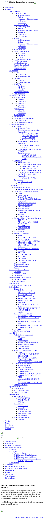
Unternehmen (9, 7)
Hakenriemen (18, 117)
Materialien (17, 272)
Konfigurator (22, 36)
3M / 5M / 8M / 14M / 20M (27, 358)
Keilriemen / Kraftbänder (17, 124)
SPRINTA (17, 84)
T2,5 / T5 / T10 (23, 220)
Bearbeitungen (14, 283)
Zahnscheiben (14, 287)
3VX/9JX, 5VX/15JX (29, 178)
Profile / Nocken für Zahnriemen (20, 277)
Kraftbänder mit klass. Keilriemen (29, 170)
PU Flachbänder (19, 50)
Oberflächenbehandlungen (23, 331)
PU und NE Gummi (25, 254)
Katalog (16, 268)
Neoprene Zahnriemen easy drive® (25, 350)
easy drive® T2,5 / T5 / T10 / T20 (29, 316)
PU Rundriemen (19, 97)
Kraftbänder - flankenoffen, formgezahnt (27, 459)
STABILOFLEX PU (21, 25)
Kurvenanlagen (23, 415)
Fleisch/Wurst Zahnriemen (27, 260)
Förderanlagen (14, 394)
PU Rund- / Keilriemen (17, 95)
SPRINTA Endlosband (21, 51)
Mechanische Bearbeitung (22, 285)
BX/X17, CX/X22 (28, 140)
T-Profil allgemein (24, 365)
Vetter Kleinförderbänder (22, 417)
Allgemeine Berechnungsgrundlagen (30, 189)
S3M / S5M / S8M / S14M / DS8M (30, 362)
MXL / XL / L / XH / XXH (27, 237)
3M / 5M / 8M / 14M (25, 295)
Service (7, 421)
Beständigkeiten (23, 216)
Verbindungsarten (24, 15)
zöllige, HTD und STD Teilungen (29, 199)
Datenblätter (22, 23)
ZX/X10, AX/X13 (28, 138)
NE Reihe (21, 55)
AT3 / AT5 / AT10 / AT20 (26, 293)
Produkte (8, 9)
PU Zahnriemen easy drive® (23, 335)
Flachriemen (13, 71)
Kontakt (8, 429)
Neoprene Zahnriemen (21, 233)
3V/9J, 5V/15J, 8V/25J (30, 166)
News (7, 423)
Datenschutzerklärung (22, 517)
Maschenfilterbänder (20, 63)
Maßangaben (22, 409)
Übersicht (21, 99)
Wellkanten (22, 21)
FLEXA (16, 73)
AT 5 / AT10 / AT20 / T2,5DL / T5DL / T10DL (28, 223)
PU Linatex (22, 256)
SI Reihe (21, 57)
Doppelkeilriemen (24, 153)
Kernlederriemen (19, 94)
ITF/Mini (21, 402)
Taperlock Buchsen (20, 392)
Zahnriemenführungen (21, 264)
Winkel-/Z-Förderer (24, 411)
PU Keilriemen (19, 109)
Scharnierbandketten (20, 67)
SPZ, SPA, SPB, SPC (29, 168)
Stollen (20, 17)
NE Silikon (22, 252)
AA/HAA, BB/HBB (29, 155)
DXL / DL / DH (23, 239)
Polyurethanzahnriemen (22, 187)
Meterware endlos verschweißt (28, 342)
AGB (33, 517)
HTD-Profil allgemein (25, 369)
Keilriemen (17, 126)
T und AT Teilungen (25, 197)
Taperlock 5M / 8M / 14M (27, 298)
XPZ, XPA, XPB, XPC (30, 134)
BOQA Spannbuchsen (21, 390)
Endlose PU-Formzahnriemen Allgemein (27, 218)
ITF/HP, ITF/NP (23, 400)
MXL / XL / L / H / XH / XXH (28, 354)
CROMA (17, 78)
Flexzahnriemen (19, 231)
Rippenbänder (18, 180)
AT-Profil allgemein (24, 367)
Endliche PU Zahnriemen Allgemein (26, 191)
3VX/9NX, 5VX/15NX (30, 136)
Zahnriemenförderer (24, 413)
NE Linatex (22, 258)
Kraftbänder (18, 161)
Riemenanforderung (24, 76)
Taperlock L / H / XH (25, 300)
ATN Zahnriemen (24, 207)
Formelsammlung (24, 228)
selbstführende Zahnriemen (27, 203)
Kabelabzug (22, 262)
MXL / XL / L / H (24, 226)
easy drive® (22, 201)
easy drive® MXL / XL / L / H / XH (30, 325)
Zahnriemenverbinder (25, 205)
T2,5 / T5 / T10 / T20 (25, 291)
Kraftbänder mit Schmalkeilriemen (29, 164)
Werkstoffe (17, 329)
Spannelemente (14, 387)
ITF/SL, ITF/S (23, 406)
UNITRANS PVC (20, 13)
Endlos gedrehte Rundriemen (23, 122)
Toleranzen (21, 214)
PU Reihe (21, 53)
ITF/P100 (21, 408)
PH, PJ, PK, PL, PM (25, 182)
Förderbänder (18, 404)
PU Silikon (21, 251)
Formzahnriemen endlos (26, 344)
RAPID (16, 38)
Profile (20, 193)
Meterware (21, 247)
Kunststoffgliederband (21, 65)
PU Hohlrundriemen (20, 103)
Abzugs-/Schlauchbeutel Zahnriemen (26, 249)
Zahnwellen (22, 302)
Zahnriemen (13, 185)
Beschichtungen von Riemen (19, 270)
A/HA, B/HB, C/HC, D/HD (31, 172)
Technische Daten (24, 128)
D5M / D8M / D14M (25, 243)
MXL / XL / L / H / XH (26, 297)
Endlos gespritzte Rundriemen (24, 118)
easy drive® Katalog (25, 327)
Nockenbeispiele (19, 281)
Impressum (39, 517)
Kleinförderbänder (20, 396)
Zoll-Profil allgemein (25, 371)
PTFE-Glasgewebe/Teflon (22, 59)
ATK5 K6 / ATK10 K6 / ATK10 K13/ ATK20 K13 (29, 309)
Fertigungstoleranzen (21, 266)
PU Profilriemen (19, 115)
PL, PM (20, 184)
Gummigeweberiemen (21, 92)
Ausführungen (23, 195)
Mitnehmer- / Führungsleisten (28, 19)
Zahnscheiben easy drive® (23, 314)
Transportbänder (14, 11)
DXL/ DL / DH (23, 356)
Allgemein (21, 337)
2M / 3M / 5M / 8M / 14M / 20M (29, 241)
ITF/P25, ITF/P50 (24, 398)
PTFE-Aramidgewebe (21, 61)
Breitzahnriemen (23, 208)
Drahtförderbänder (20, 69)
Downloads (9, 425)
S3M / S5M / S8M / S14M (27, 245)
